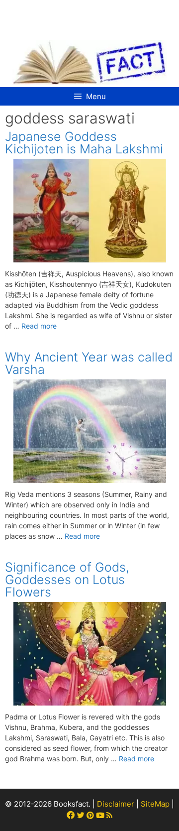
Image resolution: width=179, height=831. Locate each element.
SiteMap (155, 804)
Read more (39, 326)
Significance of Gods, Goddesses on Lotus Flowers (67, 579)
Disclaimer (115, 804)
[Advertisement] (90, 14)
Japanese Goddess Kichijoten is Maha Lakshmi (84, 142)
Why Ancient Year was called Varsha (89, 363)
